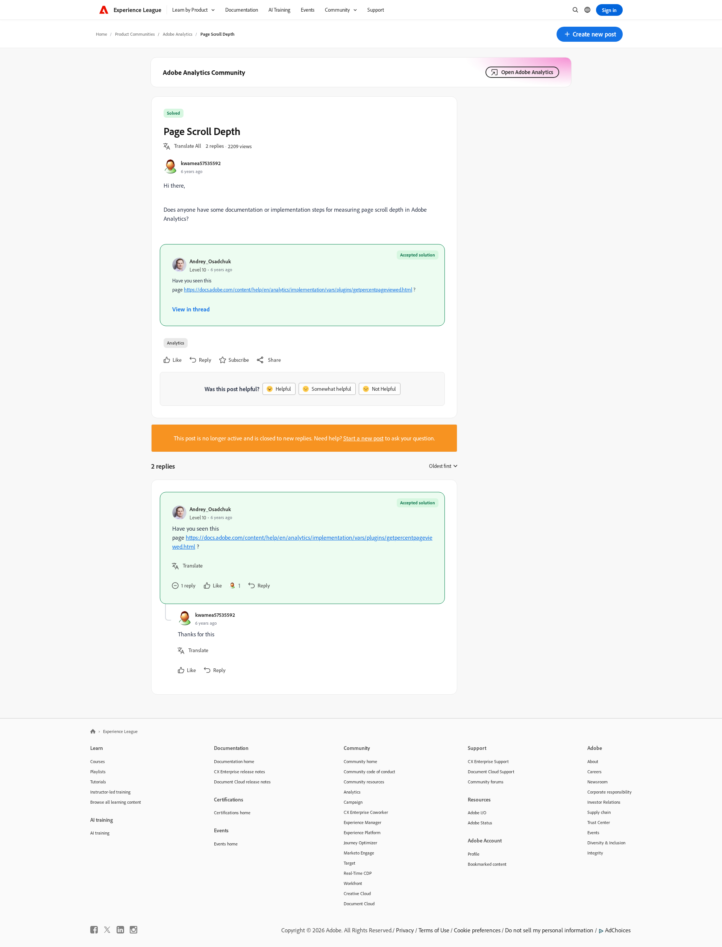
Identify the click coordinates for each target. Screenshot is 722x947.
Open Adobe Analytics (527, 72)
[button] (590, 34)
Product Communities (135, 34)
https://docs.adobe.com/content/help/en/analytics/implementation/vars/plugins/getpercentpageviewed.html (298, 289)
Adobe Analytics (178, 34)
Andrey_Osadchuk (210, 261)
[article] (302, 548)
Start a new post (363, 438)
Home (101, 34)
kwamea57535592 (201, 163)
